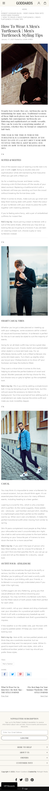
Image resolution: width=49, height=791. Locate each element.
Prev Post (4, 696)
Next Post (44, 696)
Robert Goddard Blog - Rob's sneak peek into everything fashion (22, 14)
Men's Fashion (8, 664)
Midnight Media (42, 772)
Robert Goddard (24, 3)
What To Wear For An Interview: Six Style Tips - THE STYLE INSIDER (12, 690)
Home (24, 9)
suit (14, 170)
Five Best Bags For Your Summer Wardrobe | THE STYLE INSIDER (37, 690)
